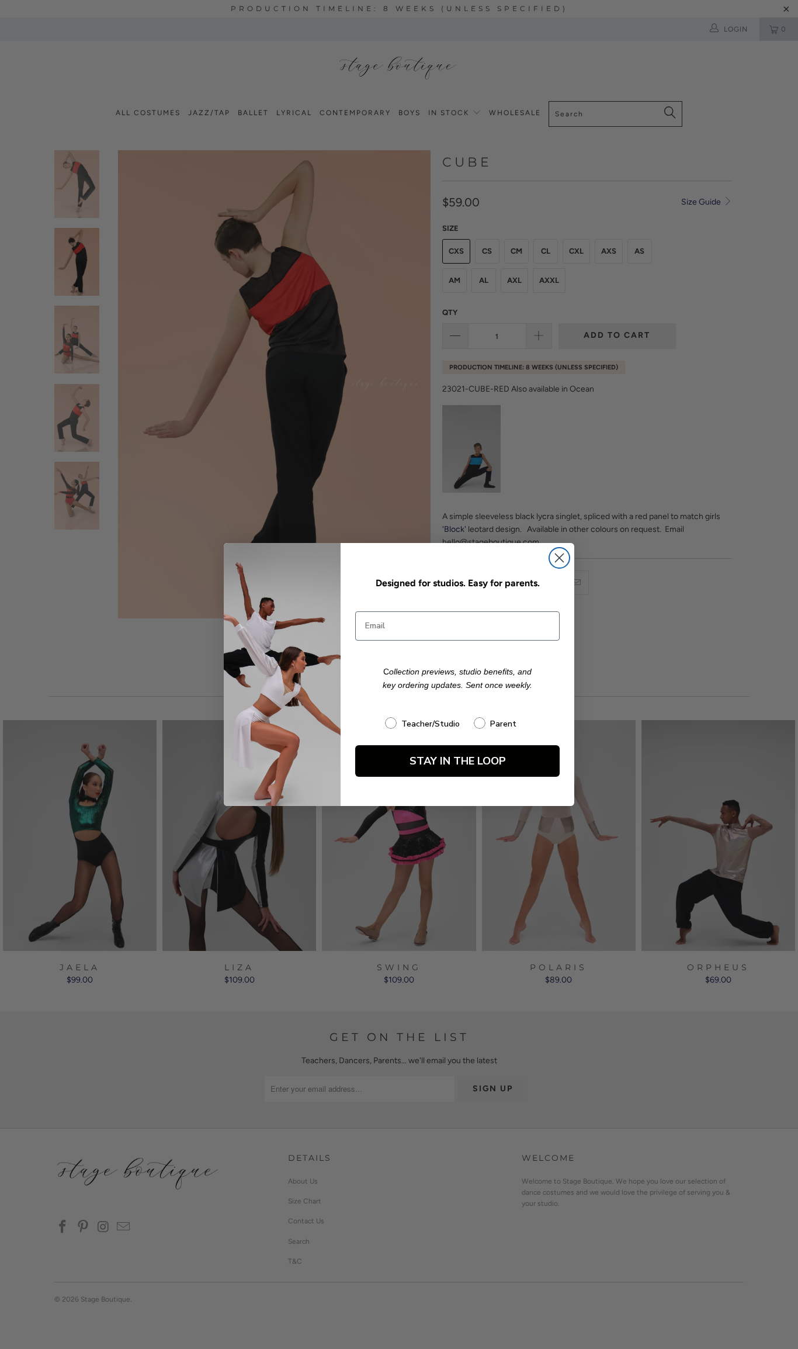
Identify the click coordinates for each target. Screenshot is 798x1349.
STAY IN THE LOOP (458, 761)
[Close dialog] (559, 558)
